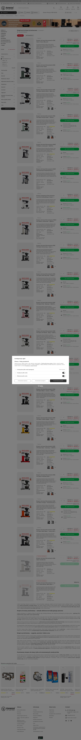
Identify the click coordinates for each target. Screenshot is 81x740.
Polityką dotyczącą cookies (47, 363)
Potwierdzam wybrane (22, 380)
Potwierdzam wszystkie (58, 380)
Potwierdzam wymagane (40, 380)
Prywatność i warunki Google (31, 365)
